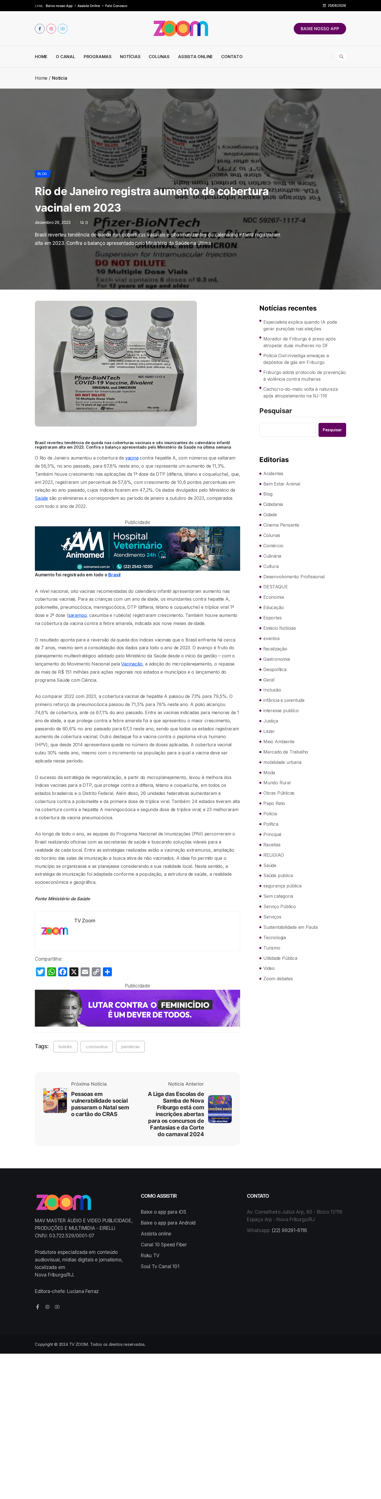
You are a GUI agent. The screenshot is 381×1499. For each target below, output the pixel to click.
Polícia (270, 813)
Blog (42, 174)
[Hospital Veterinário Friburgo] (137, 548)
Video (269, 968)
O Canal (65, 57)
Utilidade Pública (280, 958)
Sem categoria (278, 896)
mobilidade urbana (282, 762)
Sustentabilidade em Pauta (290, 927)
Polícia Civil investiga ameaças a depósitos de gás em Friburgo (296, 359)
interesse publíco (281, 710)
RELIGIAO (273, 855)
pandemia (130, 1046)
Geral (268, 680)
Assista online (156, 1234)
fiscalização (275, 649)
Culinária (272, 556)
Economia (273, 597)
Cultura (271, 566)
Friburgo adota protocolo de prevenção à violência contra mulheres (304, 376)
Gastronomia (276, 659)
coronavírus (97, 1046)
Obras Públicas (279, 793)
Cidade (270, 514)
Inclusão (272, 690)
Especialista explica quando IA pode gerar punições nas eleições (300, 325)
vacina (132, 458)
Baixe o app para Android (168, 1223)
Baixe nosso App (59, 6)
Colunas (159, 57)
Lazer (269, 731)
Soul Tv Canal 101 (160, 1266)
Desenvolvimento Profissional (293, 576)
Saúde (41, 498)
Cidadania (273, 504)
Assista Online (89, 6)
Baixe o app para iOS (163, 1212)
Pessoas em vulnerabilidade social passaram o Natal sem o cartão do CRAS (100, 1104)
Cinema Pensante (281, 525)
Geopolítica (274, 669)
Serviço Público (279, 906)
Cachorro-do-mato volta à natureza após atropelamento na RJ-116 (300, 392)
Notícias (130, 57)
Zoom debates (278, 978)
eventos (271, 638)
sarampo (77, 615)
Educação (273, 607)
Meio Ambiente (278, 741)
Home (41, 57)
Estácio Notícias (279, 628)
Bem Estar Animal (281, 484)
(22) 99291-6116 (289, 1230)
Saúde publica (278, 875)
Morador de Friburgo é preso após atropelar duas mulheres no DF (299, 342)
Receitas (271, 844)
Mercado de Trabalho (285, 752)
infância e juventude (284, 700)
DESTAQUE (275, 586)
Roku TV (150, 1255)
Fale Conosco (116, 6)
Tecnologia (274, 937)
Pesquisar (275, 411)
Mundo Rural (277, 782)
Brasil (114, 574)
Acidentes (273, 473)
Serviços (272, 917)
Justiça (270, 721)
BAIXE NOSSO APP (320, 28)
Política (270, 824)
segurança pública (282, 886)
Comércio (273, 545)
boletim (66, 1046)
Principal (272, 834)
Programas (98, 57)
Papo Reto (274, 803)
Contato (232, 57)
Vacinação (131, 664)
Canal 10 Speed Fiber (164, 1244)
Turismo (271, 948)
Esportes (272, 618)
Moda (269, 772)
